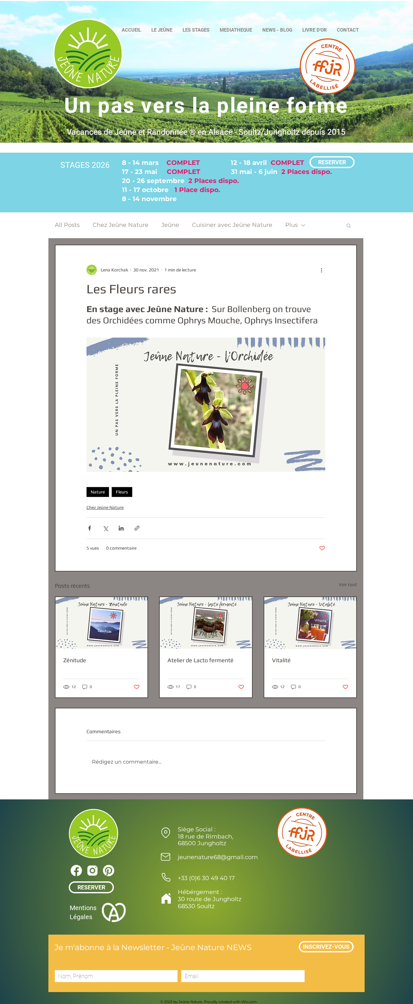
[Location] (165, 832)
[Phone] (165, 877)
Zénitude (74, 660)
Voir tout (348, 584)
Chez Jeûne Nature (120, 224)
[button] (349, 225)
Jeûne (170, 224)
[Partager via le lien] (137, 528)
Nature (98, 491)
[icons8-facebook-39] (76, 870)
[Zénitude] (101, 623)
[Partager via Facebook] (89, 528)
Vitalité (281, 660)
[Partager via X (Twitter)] (105, 528)
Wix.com (249, 1001)
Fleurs (122, 491)
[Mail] (165, 856)
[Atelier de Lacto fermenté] (206, 623)
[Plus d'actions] (321, 270)
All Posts (67, 224)
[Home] (166, 898)
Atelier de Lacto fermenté (200, 660)
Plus (291, 224)
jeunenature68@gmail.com (218, 857)
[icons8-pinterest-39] (108, 870)
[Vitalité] (310, 623)
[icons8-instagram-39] (92, 870)
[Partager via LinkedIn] (121, 528)
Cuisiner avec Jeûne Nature (232, 224)
